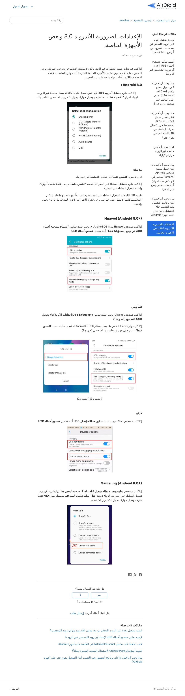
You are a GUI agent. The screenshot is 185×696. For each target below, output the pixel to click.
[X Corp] (135, 574)
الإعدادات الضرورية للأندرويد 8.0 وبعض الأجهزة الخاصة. (163, 228)
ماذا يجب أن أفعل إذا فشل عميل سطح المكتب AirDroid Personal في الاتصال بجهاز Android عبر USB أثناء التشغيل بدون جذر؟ (162, 125)
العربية (15, 688)
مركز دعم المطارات (166, 20)
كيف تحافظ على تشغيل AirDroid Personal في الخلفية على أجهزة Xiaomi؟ (100, 644)
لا (80, 595)
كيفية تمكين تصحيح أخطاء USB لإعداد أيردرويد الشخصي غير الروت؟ (161, 67)
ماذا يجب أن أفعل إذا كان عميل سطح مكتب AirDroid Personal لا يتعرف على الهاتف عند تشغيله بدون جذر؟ (162, 93)
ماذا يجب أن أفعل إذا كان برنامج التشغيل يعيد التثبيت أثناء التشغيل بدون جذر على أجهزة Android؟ (162, 206)
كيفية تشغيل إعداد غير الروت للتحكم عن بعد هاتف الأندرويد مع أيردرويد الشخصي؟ (162, 46)
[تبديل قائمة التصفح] (32, 6)
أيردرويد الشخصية (142, 20)
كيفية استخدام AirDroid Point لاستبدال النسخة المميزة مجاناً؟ (107, 650)
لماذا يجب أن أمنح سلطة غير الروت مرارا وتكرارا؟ (164, 151)
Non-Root (124, 20)
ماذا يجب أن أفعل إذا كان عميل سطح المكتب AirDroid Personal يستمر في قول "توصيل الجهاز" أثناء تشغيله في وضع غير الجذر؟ (162, 177)
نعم (99, 595)
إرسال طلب (77, 613)
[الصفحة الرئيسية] (162, 8)
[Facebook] (140, 574)
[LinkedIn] (130, 574)
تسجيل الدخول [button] (20, 6)
